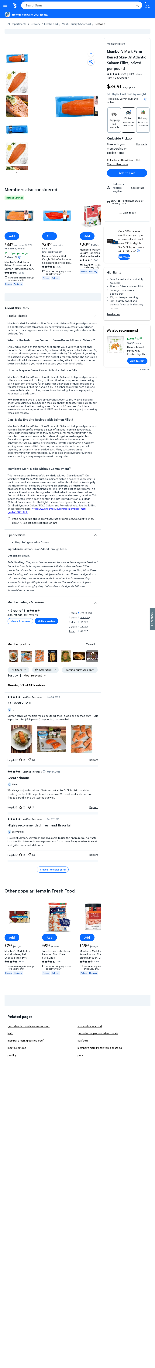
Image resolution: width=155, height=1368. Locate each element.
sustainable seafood (90, 1026)
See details (137, 187)
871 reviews (31, 615)
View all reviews (20, 621)
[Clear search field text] (132, 5)
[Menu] (6, 5)
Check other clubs (117, 164)
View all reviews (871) (53, 869)
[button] (91, 54)
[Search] (137, 5)
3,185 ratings (135, 74)
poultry (12, 1055)
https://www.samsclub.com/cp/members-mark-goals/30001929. (47, 510)
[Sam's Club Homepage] (15, 5)
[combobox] (81, 5)
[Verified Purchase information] (44, 697)
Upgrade (141, 144)
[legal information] (145, 99)
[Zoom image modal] (91, 61)
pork (80, 1055)
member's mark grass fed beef (26, 1040)
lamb (10, 1033)
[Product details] (95, 316)
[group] (124, 74)
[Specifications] (95, 535)
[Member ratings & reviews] (95, 601)
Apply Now (124, 257)
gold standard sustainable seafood (29, 1026)
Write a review (46, 621)
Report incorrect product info (40, 522)
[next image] (17, 173)
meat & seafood (17, 1047)
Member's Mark (116, 43)
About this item (17, 308)
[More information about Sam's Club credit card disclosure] (138, 250)
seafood (83, 1040)
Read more (113, 314)
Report (93, 760)
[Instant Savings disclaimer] (19, 257)
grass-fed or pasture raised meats (98, 1033)
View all (90, 644)
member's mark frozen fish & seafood (100, 1047)
